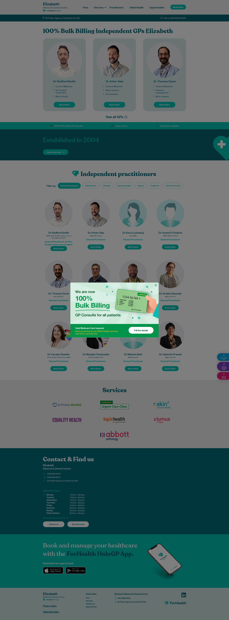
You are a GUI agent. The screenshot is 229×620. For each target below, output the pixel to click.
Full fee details (141, 330)
